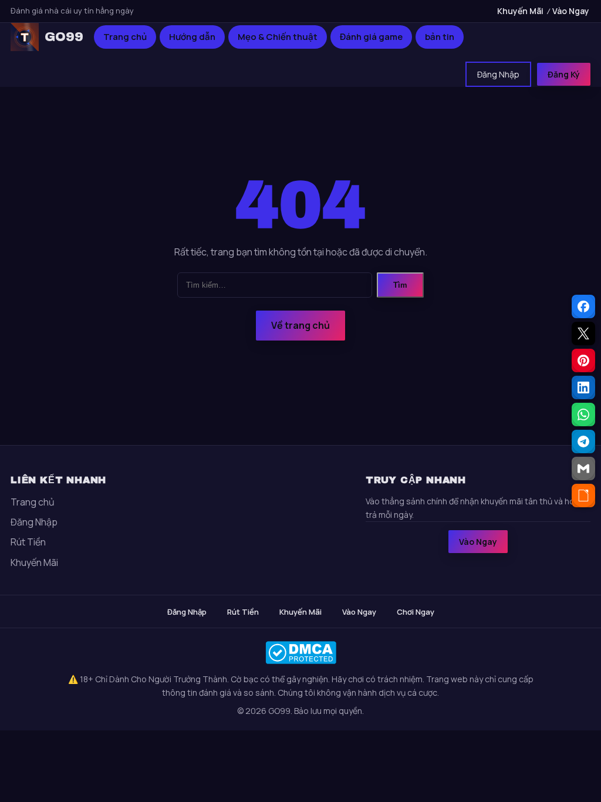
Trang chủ (125, 37)
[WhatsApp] (583, 414)
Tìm (400, 285)
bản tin (439, 37)
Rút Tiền (28, 541)
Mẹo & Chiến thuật (278, 37)
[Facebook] (583, 306)
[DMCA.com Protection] (300, 652)
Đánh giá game (371, 37)
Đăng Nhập (498, 74)
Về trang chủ (300, 325)
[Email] (583, 468)
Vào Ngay (570, 10)
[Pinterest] (583, 360)
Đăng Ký (564, 74)
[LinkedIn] (583, 387)
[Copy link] (583, 495)
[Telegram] (583, 441)
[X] (583, 333)
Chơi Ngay (415, 611)
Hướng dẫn (192, 37)
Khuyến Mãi (520, 10)
